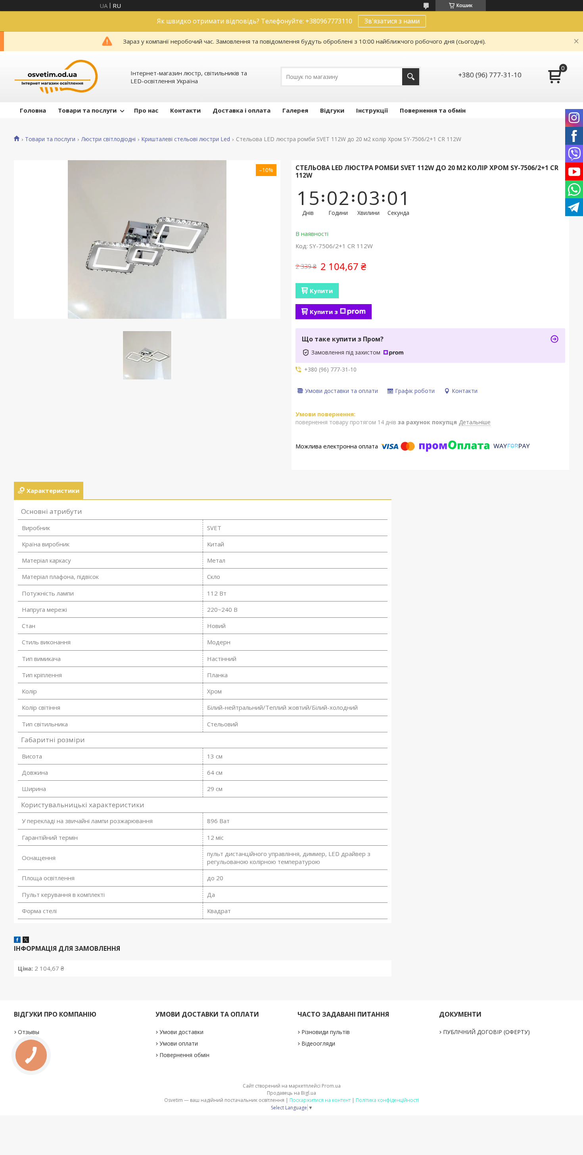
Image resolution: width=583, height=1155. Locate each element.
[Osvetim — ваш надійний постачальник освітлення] (56, 76)
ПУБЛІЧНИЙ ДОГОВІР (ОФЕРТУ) (486, 1032)
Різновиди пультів (325, 1032)
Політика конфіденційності (387, 1100)
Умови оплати (178, 1043)
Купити (321, 291)
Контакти (185, 110)
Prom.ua (331, 1085)
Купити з (324, 312)
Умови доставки (181, 1032)
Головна (33, 110)
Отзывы (28, 1032)
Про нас (146, 110)
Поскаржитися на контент (320, 1100)
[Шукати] (410, 76)
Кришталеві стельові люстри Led (185, 139)
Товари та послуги (87, 110)
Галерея (295, 110)
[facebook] (17, 940)
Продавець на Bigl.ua (291, 1093)
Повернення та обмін (433, 110)
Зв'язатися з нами (392, 21)
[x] (26, 940)
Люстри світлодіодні (108, 139)
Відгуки (332, 110)
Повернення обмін (184, 1055)
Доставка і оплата (241, 110)
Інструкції (372, 110)
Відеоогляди (318, 1043)
